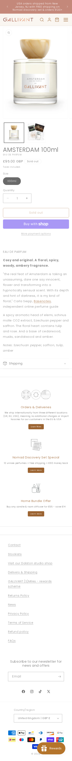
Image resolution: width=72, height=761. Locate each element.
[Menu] (65, 19)
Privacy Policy (18, 614)
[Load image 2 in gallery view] (36, 133)
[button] (36, 363)
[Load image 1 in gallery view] (14, 133)
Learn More (36, 427)
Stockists (15, 554)
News (12, 605)
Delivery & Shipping (22, 572)
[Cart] (57, 19)
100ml (14, 182)
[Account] (49, 19)
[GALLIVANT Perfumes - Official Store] (18, 19)
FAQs (12, 641)
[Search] (42, 19)
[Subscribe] (59, 676)
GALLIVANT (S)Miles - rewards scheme (30, 583)
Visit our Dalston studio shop (30, 563)
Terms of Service (20, 623)
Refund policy (18, 632)
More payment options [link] (36, 233)
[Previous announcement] (7, 6)
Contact (14, 545)
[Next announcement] (67, 6)
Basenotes (42, 301)
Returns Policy (18, 596)
